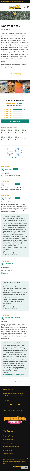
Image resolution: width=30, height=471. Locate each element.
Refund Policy (7, 443)
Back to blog (16, 74)
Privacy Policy (7, 450)
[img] (5, 166)
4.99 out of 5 (19, 104)
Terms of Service (8, 453)
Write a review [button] (15, 121)
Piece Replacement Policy (11, 446)
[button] (2, 7)
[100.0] (18, 151)
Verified (14, 157)
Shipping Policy (8, 436)
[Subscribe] (25, 400)
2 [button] (12, 381)
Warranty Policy (8, 439)
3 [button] (15, 381)
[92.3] (10, 151)
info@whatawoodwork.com (11, 298)
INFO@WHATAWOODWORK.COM (13, 374)
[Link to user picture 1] (5, 276)
